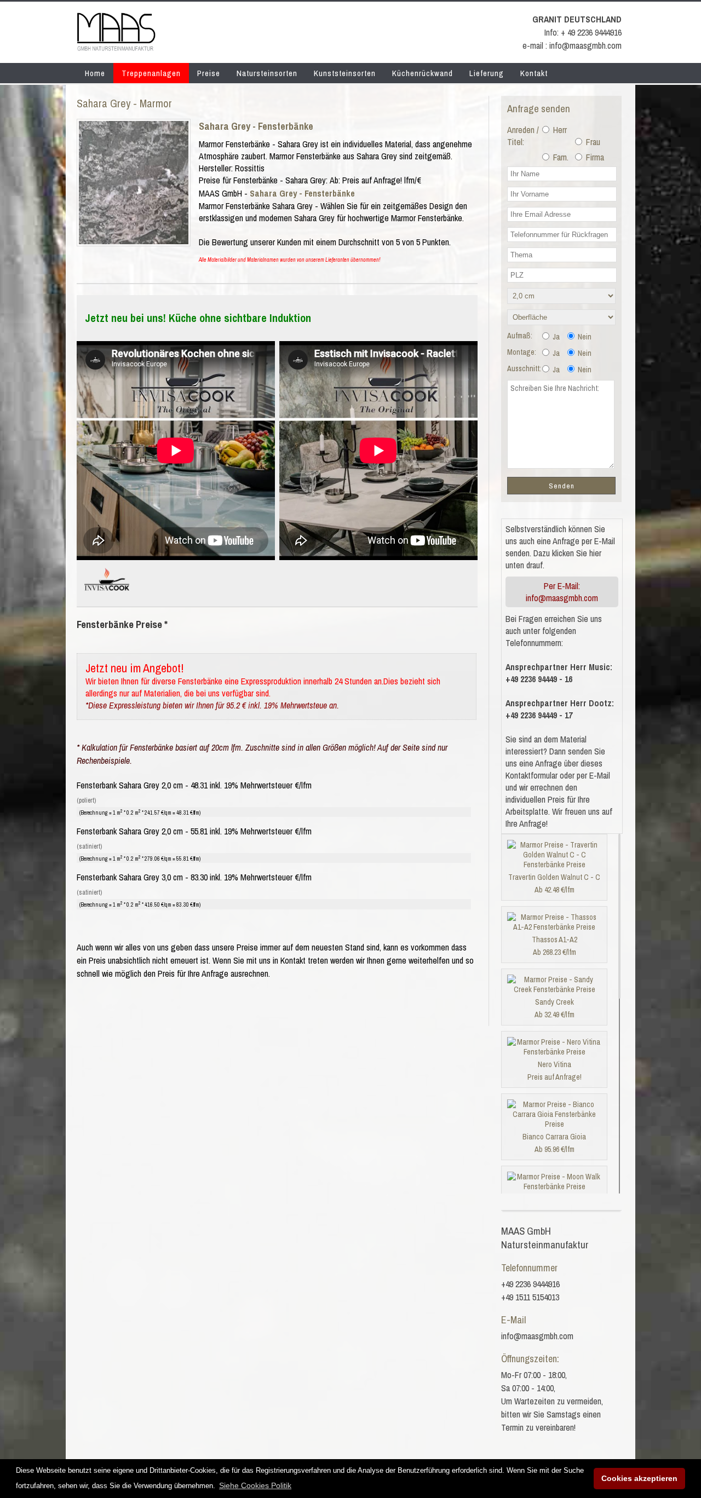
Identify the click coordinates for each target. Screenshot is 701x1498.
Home (95, 73)
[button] (255, 1485)
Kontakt (534, 73)
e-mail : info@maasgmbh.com (572, 45)
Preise (208, 73)
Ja (555, 337)
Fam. (559, 157)
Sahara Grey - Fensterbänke (256, 126)
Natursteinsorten (267, 73)
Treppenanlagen (151, 73)
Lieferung (486, 73)
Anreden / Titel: (523, 136)
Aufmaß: (519, 336)
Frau (592, 142)
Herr (559, 130)
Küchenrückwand (422, 73)
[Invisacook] (107, 595)
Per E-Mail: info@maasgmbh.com (562, 592)
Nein (583, 337)
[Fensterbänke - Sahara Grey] (133, 241)
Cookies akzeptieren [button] (639, 1478)
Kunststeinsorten (345, 73)
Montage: (521, 352)
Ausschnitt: (524, 368)
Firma (594, 157)
